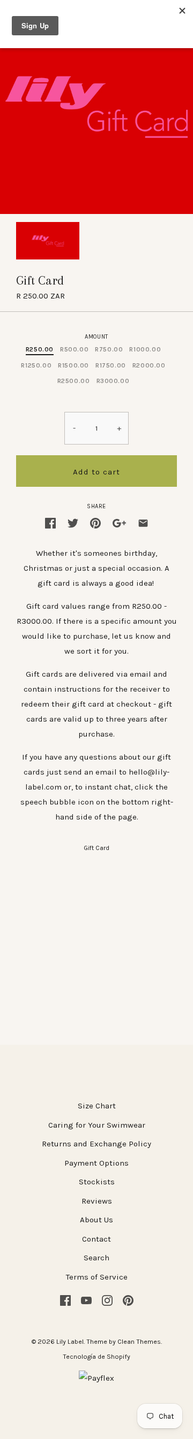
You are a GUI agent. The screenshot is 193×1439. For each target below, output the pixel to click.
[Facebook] (65, 1300)
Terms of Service (97, 1277)
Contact (96, 1239)
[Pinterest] (128, 1300)
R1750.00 (110, 365)
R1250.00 (36, 365)
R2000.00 (149, 365)
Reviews (96, 1201)
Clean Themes (139, 1341)
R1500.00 (73, 365)
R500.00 (74, 349)
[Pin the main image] (95, 522)
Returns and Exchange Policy (96, 1144)
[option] (47, 240)
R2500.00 (73, 381)
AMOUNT (96, 336)
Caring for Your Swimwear (96, 1125)
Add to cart (96, 472)
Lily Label (70, 1341)
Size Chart (97, 1106)
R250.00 (40, 349)
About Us (96, 1219)
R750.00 (109, 349)
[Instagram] (107, 1300)
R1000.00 (145, 349)
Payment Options (96, 1163)
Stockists (97, 1182)
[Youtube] (86, 1300)
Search (96, 1257)
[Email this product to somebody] (143, 522)
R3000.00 (113, 381)
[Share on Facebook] (50, 522)
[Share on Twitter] (73, 522)
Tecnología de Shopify (96, 1356)
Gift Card (96, 848)
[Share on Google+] (119, 522)
